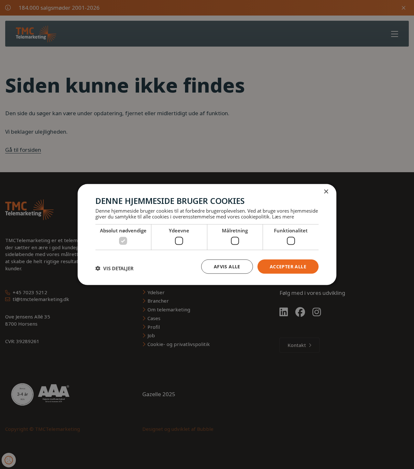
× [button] (325, 191)
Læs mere (283, 216)
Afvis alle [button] (227, 266)
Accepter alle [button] (288, 266)
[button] (114, 268)
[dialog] (207, 234)
